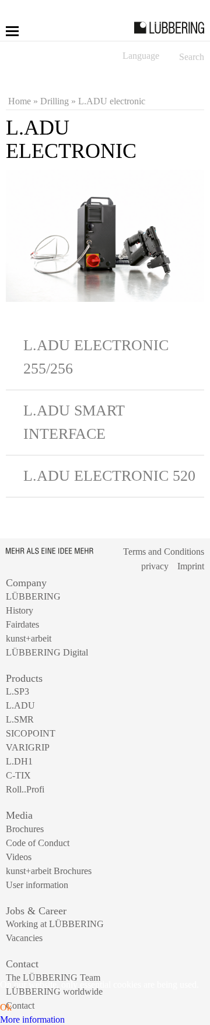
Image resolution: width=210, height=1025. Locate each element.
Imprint (190, 566)
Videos (19, 857)
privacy (155, 566)
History (19, 610)
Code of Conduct (37, 843)
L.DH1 (19, 761)
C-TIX (18, 775)
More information (32, 1019)
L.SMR (20, 719)
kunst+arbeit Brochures (49, 871)
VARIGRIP (28, 747)
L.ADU (20, 705)
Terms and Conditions (163, 551)
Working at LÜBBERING (55, 924)
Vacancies (24, 938)
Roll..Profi (25, 789)
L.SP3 (17, 691)
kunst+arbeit (28, 638)
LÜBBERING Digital (47, 652)
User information (37, 885)
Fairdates (22, 624)
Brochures (25, 829)
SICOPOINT (30, 733)
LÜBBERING (33, 596)
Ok (6, 1007)
